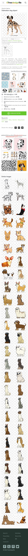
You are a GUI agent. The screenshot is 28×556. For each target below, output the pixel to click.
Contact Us (5, 541)
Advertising (17, 533)
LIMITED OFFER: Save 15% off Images (13, 135)
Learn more (19, 64)
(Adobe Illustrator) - (11, 96)
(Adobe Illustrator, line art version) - (15, 102)
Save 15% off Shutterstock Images (18, 71)
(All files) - (9, 109)
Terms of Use (18, 536)
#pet (3, 121)
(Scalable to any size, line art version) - (15, 106)
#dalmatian (5, 119)
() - (10, 94)
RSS (16, 538)
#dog (10, 119)
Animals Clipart (17, 40)
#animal (14, 119)
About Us (5, 533)
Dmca (4, 538)
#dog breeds (21, 119)
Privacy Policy (6, 536)
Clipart (10, 40)
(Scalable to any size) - (13, 99)
